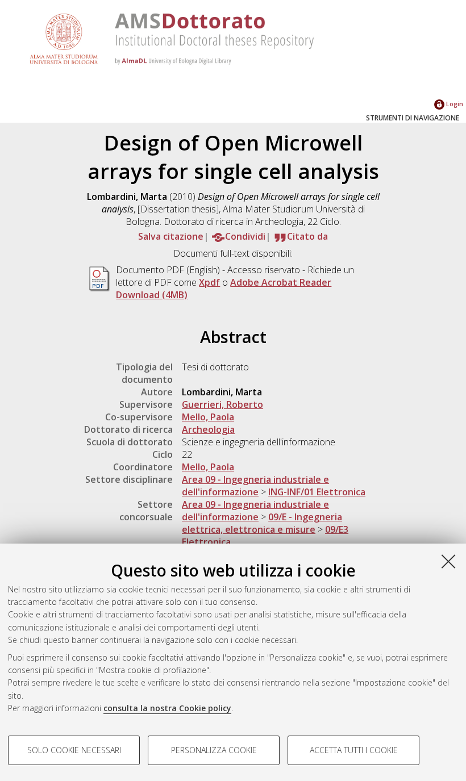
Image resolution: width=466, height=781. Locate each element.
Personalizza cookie (214, 750)
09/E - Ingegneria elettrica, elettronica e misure (262, 523)
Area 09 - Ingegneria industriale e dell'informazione (255, 485)
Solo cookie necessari (74, 750)
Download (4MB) (152, 295)
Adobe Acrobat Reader (280, 282)
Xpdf (209, 282)
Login (453, 103)
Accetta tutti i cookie (354, 750)
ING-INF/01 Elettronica (316, 492)
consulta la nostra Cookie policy (167, 708)
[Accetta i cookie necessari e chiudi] (448, 561)
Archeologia (208, 429)
